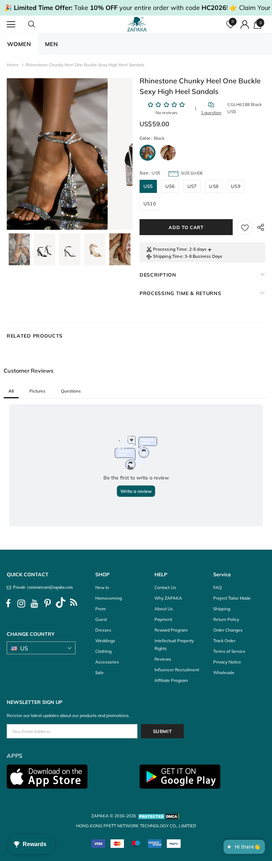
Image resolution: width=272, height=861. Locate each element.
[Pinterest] (47, 603)
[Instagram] (21, 603)
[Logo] (137, 24)
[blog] (73, 603)
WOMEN (19, 44)
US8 (214, 186)
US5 (148, 186)
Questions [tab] (71, 391)
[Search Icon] (38, 24)
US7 (192, 186)
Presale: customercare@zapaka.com (42, 587)
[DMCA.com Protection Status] (159, 815)
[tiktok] (60, 603)
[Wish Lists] (245, 227)
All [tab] (11, 391)
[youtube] (34, 603)
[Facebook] (8, 603)
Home (13, 64)
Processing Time (170, 249)
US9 (235, 186)
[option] (57, 154)
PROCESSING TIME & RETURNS (180, 293)
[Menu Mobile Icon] (11, 24)
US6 (170, 186)
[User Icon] (244, 24)
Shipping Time (167, 256)
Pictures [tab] (37, 391)
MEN (51, 44)
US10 (149, 203)
